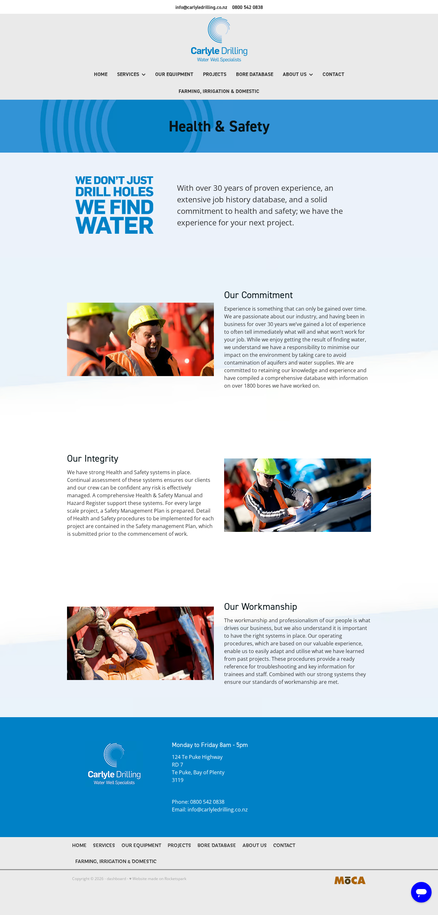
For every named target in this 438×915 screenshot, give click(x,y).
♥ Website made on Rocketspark (157, 878)
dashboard (116, 878)
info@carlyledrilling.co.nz (201, 7)
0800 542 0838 (207, 801)
